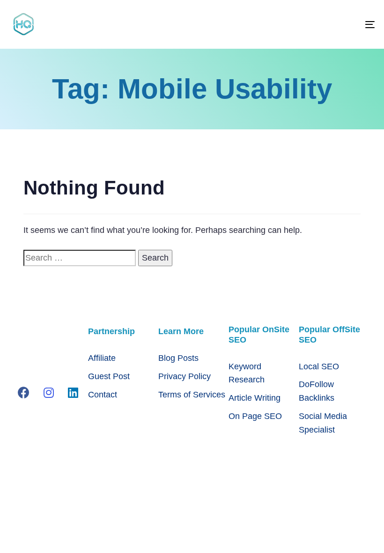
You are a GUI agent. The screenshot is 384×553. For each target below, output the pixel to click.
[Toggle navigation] (314, 24)
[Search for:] (79, 258)
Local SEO (319, 366)
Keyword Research (247, 373)
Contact (102, 394)
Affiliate (102, 358)
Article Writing (255, 398)
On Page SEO (255, 416)
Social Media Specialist (323, 422)
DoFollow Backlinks (316, 391)
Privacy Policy (184, 376)
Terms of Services (191, 394)
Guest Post (109, 376)
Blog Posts (178, 358)
